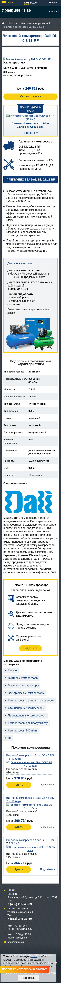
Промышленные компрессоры (27, 715)
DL (10, 738)
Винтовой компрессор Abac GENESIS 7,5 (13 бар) (31, 125)
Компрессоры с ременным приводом (31, 700)
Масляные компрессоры (23, 685)
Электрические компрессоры (26, 693)
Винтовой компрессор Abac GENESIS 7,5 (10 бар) (30, 799)
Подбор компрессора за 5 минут (24, 969)
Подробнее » (46, 784)
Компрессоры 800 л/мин (23, 730)
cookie (33, 956)
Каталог (12, 23)
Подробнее (30, 648)
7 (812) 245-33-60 (19, 918)
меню (10, 2)
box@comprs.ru (16, 942)
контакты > (53, 11)
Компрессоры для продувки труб (28, 723)
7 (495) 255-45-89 (16, 10)
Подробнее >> (30, 132)
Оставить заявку (30, 96)
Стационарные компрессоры (26, 708)
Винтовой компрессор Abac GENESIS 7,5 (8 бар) (30, 842)
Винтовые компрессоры (34, 23)
